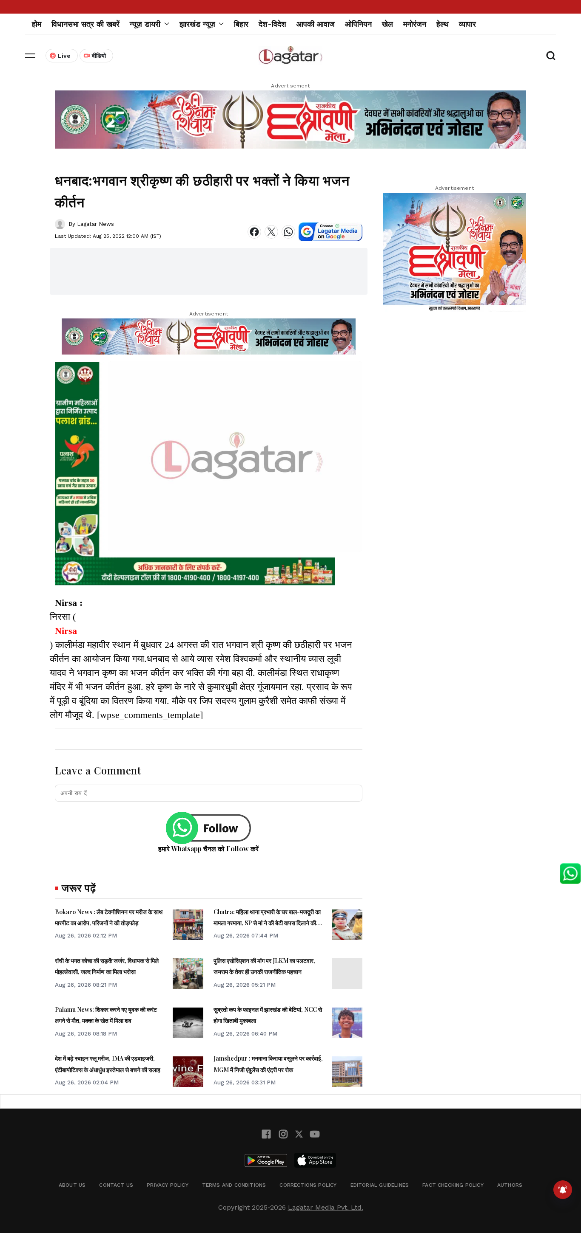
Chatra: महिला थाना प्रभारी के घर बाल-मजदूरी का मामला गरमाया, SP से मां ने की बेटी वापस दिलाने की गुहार (267, 923)
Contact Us (116, 1185)
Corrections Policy (307, 1185)
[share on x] (271, 232)
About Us (72, 1185)
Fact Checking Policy (453, 1185)
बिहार (241, 24)
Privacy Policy (167, 1185)
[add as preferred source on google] (330, 231)
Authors (509, 1185)
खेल (387, 24)
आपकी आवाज (315, 24)
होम (36, 24)
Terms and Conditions (234, 1185)
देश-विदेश (272, 24)
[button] (30, 56)
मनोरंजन (414, 24)
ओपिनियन (358, 24)
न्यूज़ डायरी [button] (145, 24)
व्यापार (467, 24)
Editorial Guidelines (379, 1185)
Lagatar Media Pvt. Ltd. (325, 1207)
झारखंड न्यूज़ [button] (197, 24)
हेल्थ (442, 24)
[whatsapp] (288, 232)
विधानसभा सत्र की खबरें (85, 24)
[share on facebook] (254, 232)
